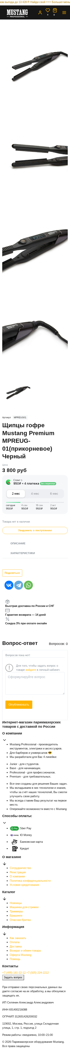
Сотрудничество (20, 867)
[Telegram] (18, 585)
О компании (17, 876)
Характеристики (22, 553)
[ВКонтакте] (8, 585)
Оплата (14, 942)
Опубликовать (19, 704)
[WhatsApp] (28, 585)
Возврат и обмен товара (25, 950)
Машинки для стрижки (24, 907)
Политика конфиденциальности (30, 880)
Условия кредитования (24, 884)
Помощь (15, 959)
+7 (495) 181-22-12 (14, 972)
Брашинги (16, 915)
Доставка (16, 946)
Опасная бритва (20, 919)
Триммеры (16, 911)
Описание (17, 543)
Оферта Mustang (20, 954)
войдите (31, 669)
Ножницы (16, 903)
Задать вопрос (13, 977)
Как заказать (18, 938)
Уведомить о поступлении (35, 530)
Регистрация (18, 872)
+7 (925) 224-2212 (37, 972)
